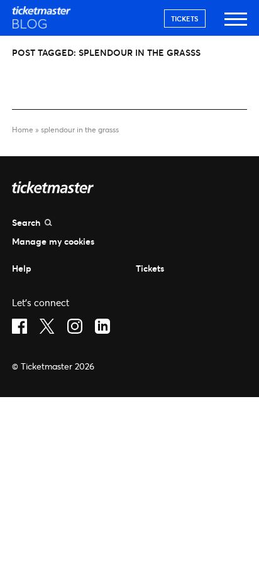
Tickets (185, 18)
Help (21, 268)
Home (22, 129)
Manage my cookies (53, 241)
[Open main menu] (235, 25)
